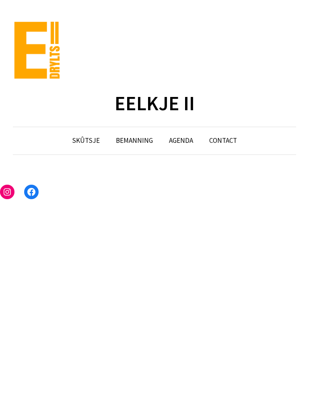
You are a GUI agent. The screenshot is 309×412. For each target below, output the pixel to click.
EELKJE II (155, 103)
